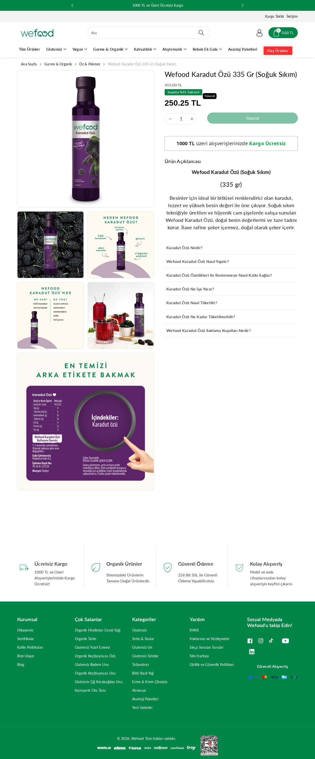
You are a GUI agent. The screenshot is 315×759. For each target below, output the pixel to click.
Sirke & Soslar (143, 639)
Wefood (137, 738)
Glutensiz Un (142, 647)
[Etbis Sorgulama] (207, 745)
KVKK (194, 630)
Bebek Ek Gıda (205, 49)
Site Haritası (199, 656)
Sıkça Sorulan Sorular (206, 647)
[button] (283, 32)
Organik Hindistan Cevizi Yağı (98, 630)
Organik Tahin (85, 639)
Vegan (78, 49)
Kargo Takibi (274, 16)
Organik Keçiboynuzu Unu (95, 673)
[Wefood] (37, 33)
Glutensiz (54, 49)
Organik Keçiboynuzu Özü (95, 656)
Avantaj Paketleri (145, 699)
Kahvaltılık (143, 49)
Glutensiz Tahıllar (145, 656)
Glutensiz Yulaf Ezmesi (92, 647)
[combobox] (149, 33)
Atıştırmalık (172, 49)
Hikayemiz (25, 630)
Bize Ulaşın (25, 656)
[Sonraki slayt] (242, 5)
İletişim (292, 16)
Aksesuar (139, 690)
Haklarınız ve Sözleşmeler (210, 639)
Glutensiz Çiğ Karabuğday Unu (99, 682)
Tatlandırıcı (140, 664)
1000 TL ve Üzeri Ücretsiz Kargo (187, 5)
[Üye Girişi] (259, 32)
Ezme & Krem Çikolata (149, 682)
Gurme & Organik (108, 49)
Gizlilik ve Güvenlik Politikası (212, 664)
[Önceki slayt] (72, 5)
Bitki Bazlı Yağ (143, 673)
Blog (20, 664)
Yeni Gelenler (142, 707)
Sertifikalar (25, 639)
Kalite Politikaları (30, 647)
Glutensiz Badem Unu (92, 664)
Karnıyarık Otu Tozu (90, 690)
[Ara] (201, 33)
